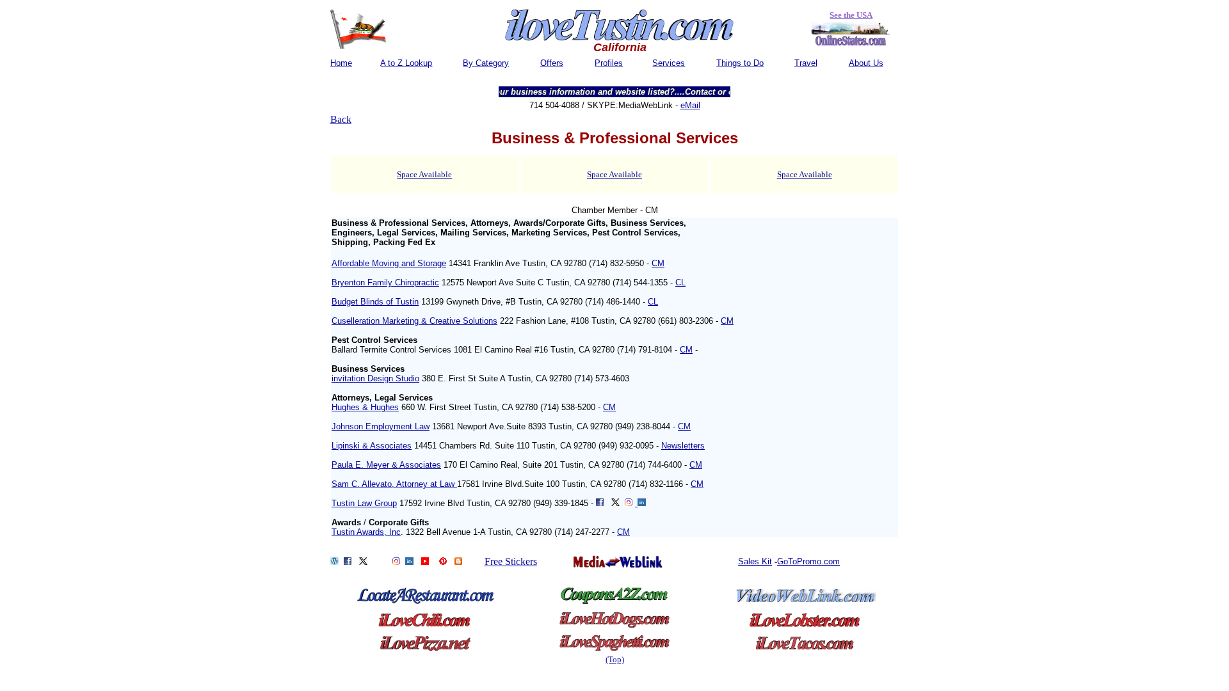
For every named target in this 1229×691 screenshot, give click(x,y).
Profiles (609, 63)
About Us (866, 63)
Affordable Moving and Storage (389, 263)
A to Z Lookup (406, 63)
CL (680, 282)
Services (668, 63)
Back (340, 119)
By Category (486, 63)
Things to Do (740, 63)
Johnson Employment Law (381, 426)
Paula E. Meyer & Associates (386, 465)
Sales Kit (755, 561)
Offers (551, 63)
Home (341, 63)
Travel (805, 63)
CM (658, 263)
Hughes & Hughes (365, 407)
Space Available (424, 174)
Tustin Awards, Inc (366, 532)
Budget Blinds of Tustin (375, 301)
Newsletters (683, 445)
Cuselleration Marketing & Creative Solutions (414, 321)
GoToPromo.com (808, 561)
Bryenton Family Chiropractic (385, 282)
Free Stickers (511, 561)
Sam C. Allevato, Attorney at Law (394, 484)
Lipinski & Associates (372, 445)
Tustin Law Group (364, 503)
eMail (690, 105)
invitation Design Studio (375, 378)
